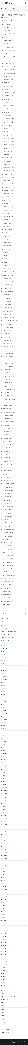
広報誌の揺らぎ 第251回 (7, 637)
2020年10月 (4, 719)
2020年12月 (4, 713)
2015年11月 (4, 893)
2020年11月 (4, 716)
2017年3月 (3, 843)
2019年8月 (3, 763)
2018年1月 (3, 815)
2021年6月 (3, 695)
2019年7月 (3, 766)
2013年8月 (3, 905)
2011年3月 (3, 951)
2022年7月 (4, 654)
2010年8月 (3, 973)
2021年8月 (3, 688)
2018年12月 (4, 787)
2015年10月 (4, 896)
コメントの (5, 1029)
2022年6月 (4, 657)
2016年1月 (3, 886)
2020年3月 (4, 741)
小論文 (2, 1005)
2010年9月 (3, 970)
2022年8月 (4, 651)
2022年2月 (4, 670)
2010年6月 (3, 979)
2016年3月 (3, 880)
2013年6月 (3, 911)
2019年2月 (3, 781)
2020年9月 (4, 722)
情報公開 (3, 1009)
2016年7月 (3, 868)
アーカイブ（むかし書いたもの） (9, 996)
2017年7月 (3, 831)
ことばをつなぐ (8, 3)
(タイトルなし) (4, 628)
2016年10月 (4, 859)
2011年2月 (3, 954)
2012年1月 (3, 920)
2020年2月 (4, 744)
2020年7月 (4, 729)
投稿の (4, 1026)
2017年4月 (3, 840)
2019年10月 (4, 756)
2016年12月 (4, 852)
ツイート (3, 621)
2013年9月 (3, 902)
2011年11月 (4, 927)
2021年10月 (4, 682)
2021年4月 (3, 701)
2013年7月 (3, 908)
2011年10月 (4, 930)
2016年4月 (3, 877)
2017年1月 (3, 849)
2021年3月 (3, 704)
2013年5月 (3, 914)
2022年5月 (4, 660)
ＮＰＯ (2, 993)
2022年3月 (4, 667)
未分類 (2, 1012)
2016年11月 (4, 855)
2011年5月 (3, 945)
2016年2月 (3, 883)
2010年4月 (3, 985)
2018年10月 (4, 794)
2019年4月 (3, 775)
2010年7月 (3, 976)
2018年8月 (3, 800)
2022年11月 (4, 648)
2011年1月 (3, 958)
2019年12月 (4, 750)
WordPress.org (5, 1032)
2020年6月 (4, 732)
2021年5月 (3, 698)
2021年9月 (3, 685)
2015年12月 (4, 890)
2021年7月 (3, 691)
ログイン (3, 1022)
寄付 (2, 1002)
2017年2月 (3, 846)
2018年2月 (3, 812)
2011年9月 (3, 933)
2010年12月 (4, 961)
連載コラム (4, 1015)
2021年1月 (3, 710)
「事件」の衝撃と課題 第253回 (9, 631)
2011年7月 (3, 939)
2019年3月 (3, 778)
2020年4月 (4, 738)
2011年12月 (4, 924)
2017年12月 (4, 818)
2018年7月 (3, 803)
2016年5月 (3, 874)
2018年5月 (3, 809)
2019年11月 (4, 753)
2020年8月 (4, 725)
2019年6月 (3, 769)
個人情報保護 (4, 999)
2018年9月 (3, 797)
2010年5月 (3, 982)
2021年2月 (3, 707)
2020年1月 (3, 747)
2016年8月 (3, 865)
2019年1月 (3, 784)
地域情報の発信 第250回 (7, 640)
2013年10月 (4, 899)
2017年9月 (3, 828)
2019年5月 (3, 772)
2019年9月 (3, 759)
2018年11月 (4, 790)
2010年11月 (4, 964)
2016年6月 (3, 871)
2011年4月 (3, 948)
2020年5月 (4, 735)
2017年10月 (4, 825)
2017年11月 (4, 821)
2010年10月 (4, 967)
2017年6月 (3, 834)
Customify (14, 1042)
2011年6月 (3, 942)
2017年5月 (3, 837)
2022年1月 (3, 673)
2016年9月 (3, 862)
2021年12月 (4, 676)
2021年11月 (4, 679)
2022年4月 (4, 664)
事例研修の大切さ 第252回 (7, 634)
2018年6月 (3, 806)
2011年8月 (3, 936)
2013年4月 (3, 917)
